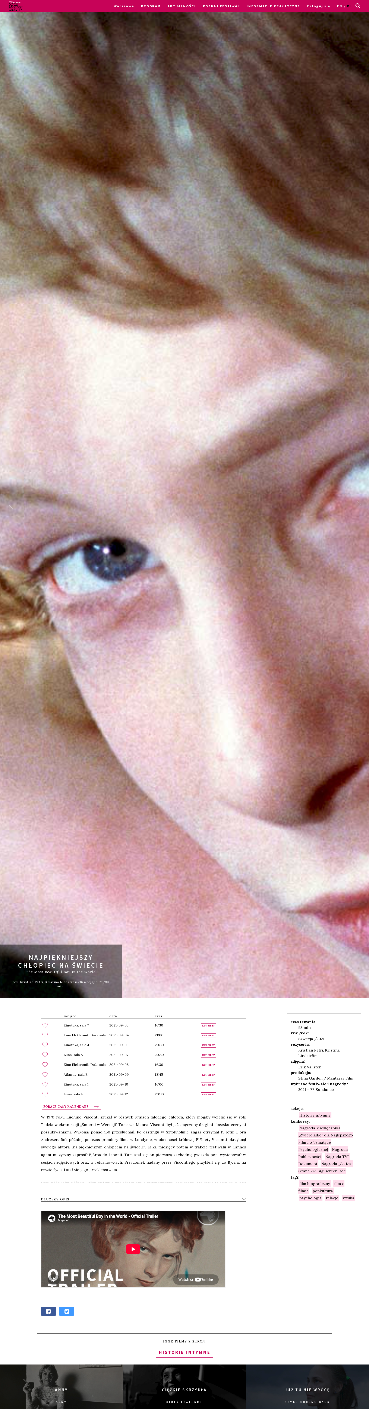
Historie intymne (315, 1115)
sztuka (348, 1197)
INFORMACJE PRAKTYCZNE (273, 6)
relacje (332, 1197)
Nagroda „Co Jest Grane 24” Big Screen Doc (325, 1167)
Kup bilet (208, 1025)
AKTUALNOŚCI (182, 6)
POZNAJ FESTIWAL (221, 6)
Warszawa (124, 6)
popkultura (323, 1190)
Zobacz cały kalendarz (65, 1107)
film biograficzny (314, 1183)
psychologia (310, 1197)
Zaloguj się (318, 6)
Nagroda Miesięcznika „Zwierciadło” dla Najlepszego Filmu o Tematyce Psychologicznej (325, 1138)
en (339, 6)
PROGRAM (151, 6)
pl (349, 6)
